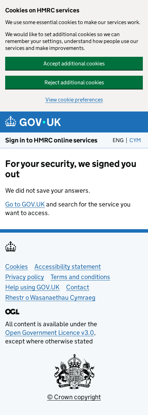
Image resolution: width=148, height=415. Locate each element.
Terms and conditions (80, 277)
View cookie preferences (74, 99)
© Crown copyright (74, 397)
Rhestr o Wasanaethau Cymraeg (50, 297)
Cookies (16, 266)
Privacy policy (24, 277)
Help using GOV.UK (32, 287)
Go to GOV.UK (25, 204)
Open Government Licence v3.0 (49, 333)
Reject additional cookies (74, 82)
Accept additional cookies (74, 63)
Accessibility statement (67, 266)
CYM (136, 140)
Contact (77, 287)
